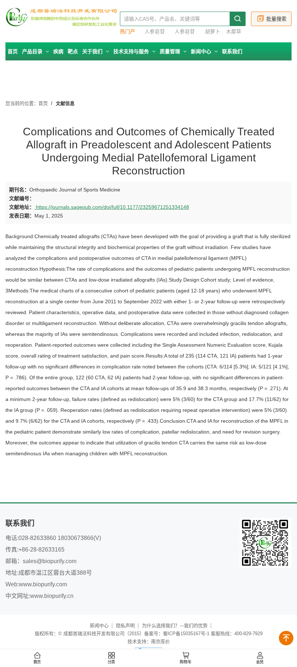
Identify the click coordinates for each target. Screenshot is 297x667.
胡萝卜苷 (212, 32)
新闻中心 (202, 51)
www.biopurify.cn (52, 596)
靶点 (73, 51)
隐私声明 (125, 625)
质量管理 (170, 51)
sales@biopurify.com (49, 561)
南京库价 (160, 641)
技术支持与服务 (131, 51)
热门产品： (127, 32)
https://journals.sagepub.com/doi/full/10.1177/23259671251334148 (111, 207)
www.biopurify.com (43, 584)
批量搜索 (276, 19)
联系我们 (232, 51)
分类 (112, 662)
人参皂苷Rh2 (155, 32)
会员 (260, 662)
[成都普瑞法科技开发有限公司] (62, 21)
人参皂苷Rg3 (185, 32)
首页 (13, 51)
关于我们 (93, 51)
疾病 (58, 51)
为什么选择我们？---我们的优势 (175, 625)
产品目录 (33, 51)
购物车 (185, 662)
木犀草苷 (233, 32)
